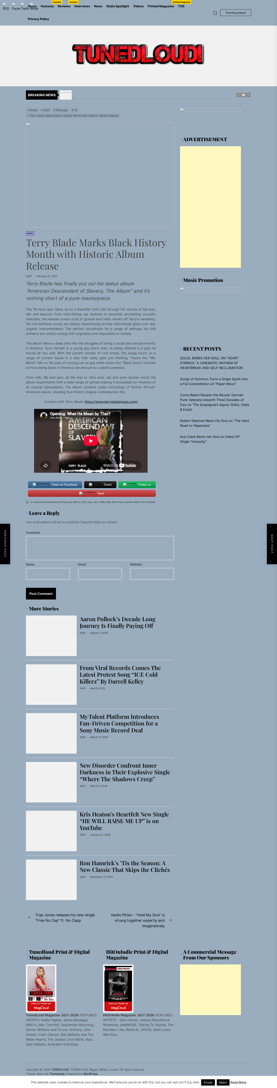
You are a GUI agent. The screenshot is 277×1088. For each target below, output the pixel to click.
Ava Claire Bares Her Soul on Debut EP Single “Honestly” (210, 439)
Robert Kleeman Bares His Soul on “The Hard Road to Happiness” (214, 423)
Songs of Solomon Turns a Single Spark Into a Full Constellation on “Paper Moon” (214, 381)
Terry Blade (148, 501)
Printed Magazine (162, 4)
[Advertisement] (210, 207)
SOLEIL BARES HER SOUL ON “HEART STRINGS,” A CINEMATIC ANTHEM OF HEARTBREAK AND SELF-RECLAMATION (211, 363)
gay (89, 501)
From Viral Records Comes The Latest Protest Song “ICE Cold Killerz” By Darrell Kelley (120, 674)
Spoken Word (133, 501)
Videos (138, 6)
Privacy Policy (38, 19)
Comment (34, 532)
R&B (102, 501)
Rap (108, 501)
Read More (238, 1082)
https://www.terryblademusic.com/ (111, 402)
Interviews (82, 6)
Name (31, 564)
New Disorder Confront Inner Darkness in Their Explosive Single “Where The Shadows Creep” (125, 772)
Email (83, 564)
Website (136, 564)
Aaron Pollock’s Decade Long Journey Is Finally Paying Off (117, 622)
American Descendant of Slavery (53, 501)
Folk (83, 501)
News (98, 6)
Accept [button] (208, 1082)
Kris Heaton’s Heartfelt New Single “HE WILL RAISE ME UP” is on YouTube (124, 820)
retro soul (118, 501)
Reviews (65, 4)
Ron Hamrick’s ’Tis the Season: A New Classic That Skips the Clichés (125, 866)
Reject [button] (223, 1082)
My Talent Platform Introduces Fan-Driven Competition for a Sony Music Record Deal (119, 723)
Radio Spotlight (117, 6)
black (76, 501)
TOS (181, 6)
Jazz (96, 501)
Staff (28, 276)
